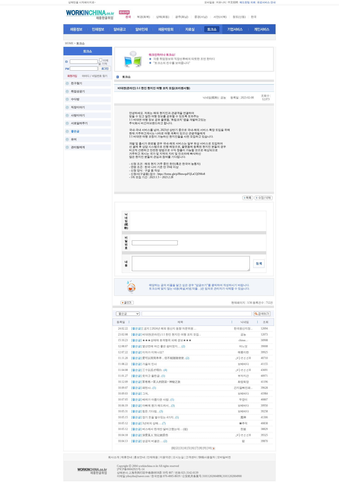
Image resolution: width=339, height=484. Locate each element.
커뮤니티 (221, 2)
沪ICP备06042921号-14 (130, 469)
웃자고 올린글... (148, 375)
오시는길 (178, 457)
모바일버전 (224, 457)
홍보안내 (139, 457)
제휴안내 (126, 457)
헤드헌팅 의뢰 (248, 2)
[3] (181, 448)
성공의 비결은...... (149, 441)
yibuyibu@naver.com (137, 476)
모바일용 (209, 2)
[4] (185, 448)
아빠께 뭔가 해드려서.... (153, 405)
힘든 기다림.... (147, 411)
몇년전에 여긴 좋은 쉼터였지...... (158, 346)
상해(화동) (162, 16)
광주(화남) (181, 16)
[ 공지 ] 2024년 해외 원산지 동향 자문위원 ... (163, 328)
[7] (196, 448)
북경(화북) (143, 16)
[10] (209, 448)
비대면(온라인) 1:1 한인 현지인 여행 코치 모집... (166, 334)
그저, (140, 393)
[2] (177, 448)
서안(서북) (220, 16)
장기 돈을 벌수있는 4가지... (155, 417)
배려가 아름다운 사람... (152, 399)
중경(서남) (200, 16)
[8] (200, 448)
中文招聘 (233, 2)
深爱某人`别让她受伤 (149, 435)
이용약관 (165, 457)
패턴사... (143, 387)
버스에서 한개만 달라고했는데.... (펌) (159, 429)
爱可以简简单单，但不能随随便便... (160, 358)
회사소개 (113, 457)
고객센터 (191, 457)
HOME (69, 43)
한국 (253, 16)
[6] (192, 448)
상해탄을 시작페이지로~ (82, 2)
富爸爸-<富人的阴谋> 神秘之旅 (155, 381)
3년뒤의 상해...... (148, 423)
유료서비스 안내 (266, 2)
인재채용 (152, 457)
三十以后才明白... (149, 370)
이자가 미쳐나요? (147, 352)
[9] (204, 448)
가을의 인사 (144, 364)
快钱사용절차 (207, 457)
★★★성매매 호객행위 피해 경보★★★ (161, 340)
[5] (188, 448)
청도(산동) (239, 16)
